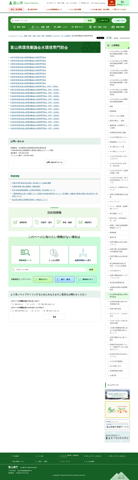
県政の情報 (120, 27)
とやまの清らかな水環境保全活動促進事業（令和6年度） (118, 63)
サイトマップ (114, 201)
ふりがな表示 (72, 3)
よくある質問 (54, 260)
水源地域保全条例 (116, 371)
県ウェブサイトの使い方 (118, 456)
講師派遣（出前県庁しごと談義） (118, 127)
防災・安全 (21, 27)
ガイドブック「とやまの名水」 (118, 315)
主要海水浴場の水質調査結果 (118, 288)
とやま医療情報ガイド (54, 9)
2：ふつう (31, 304)
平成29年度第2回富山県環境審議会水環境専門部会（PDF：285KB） (35, 99)
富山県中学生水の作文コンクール (118, 355)
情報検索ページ (25, 260)
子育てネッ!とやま (119, 9)
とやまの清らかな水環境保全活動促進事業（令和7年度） (118, 54)
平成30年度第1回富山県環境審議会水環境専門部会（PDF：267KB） (35, 93)
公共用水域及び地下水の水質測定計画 (118, 303)
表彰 (111, 106)
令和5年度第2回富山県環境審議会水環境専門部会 (28, 67)
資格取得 (23, 222)
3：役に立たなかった (47, 304)
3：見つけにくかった (51, 311)
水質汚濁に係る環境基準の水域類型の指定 (118, 250)
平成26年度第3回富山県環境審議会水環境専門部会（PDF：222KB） (35, 112)
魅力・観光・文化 (100, 27)
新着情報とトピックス (118, 142)
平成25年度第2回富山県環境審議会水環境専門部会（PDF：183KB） (35, 125)
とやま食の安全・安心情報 (100, 9)
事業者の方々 (87, 279)
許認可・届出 (46, 222)
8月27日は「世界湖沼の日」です (118, 219)
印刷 (110, 38)
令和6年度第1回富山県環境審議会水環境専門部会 (28, 60)
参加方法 (113, 237)
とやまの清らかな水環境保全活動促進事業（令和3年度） (118, 92)
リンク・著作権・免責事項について (118, 207)
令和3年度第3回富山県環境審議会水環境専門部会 (28, 77)
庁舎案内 (16, 456)
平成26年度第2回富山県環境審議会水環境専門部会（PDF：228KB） (35, 115)
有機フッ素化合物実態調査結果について (118, 227)
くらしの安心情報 (75, 9)
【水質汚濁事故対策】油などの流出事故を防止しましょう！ (118, 330)
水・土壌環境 (66, 36)
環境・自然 (36, 36)
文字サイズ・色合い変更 (56, 3)
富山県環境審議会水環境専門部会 (118, 296)
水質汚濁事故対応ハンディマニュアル (118, 277)
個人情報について (116, 213)
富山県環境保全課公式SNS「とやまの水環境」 (119, 265)
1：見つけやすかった (20, 311)
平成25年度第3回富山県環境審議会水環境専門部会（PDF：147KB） (35, 122)
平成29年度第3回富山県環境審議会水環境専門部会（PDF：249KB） (35, 96)
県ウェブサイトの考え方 (93, 456)
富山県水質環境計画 (117, 282)
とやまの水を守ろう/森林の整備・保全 (119, 172)
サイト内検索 (12, 20)
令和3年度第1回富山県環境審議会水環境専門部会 (28, 83)
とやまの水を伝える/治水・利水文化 (118, 165)
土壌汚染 (113, 375)
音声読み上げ (85, 3)
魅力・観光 (65, 279)
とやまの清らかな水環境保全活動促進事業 (118, 100)
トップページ (12, 36)
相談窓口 (88, 222)
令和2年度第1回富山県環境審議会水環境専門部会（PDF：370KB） (34, 86)
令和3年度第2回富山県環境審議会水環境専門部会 (28, 80)
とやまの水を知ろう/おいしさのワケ (119, 157)
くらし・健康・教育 (42, 27)
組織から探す (120, 20)
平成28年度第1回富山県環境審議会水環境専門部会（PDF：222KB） (35, 106)
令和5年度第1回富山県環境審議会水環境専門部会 (28, 70)
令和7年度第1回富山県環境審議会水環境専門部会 (28, 57)
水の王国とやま (115, 366)
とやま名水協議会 (116, 361)
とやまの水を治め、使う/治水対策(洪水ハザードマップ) (119, 180)
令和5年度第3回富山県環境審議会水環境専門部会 (28, 64)
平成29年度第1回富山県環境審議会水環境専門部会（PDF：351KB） (35, 102)
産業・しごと (62, 27)
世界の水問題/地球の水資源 (119, 196)
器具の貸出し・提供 (117, 120)
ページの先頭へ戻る (120, 475)
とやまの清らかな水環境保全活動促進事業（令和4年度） (118, 82)
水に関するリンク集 (117, 147)
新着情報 (113, 111)
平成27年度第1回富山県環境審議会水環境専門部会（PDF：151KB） (35, 109)
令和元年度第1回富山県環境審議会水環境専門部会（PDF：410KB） (35, 90)
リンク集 (40, 456)
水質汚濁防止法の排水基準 (118, 257)
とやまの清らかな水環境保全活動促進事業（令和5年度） (118, 73)
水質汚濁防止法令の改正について (118, 243)
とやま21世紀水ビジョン (119, 137)
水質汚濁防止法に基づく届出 (118, 339)
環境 (43, 36)
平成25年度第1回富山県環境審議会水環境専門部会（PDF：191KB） (35, 128)
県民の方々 (43, 279)
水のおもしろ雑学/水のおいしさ (119, 188)
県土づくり (79, 27)
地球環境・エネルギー (53, 36)
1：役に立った (18, 304)
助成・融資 (67, 222)
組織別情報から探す (83, 260)
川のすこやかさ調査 (117, 116)
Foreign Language (99, 3)
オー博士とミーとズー (118, 151)
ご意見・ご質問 (42, 461)
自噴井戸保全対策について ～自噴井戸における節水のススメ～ (119, 347)
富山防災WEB (32, 9)
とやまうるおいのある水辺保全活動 (118, 322)
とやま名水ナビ (115, 271)
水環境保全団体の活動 (118, 132)
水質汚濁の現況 (115, 309)
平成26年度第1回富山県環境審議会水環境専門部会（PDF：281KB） (35, 119)
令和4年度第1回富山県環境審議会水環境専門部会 (28, 73)
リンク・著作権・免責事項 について (70, 456)
